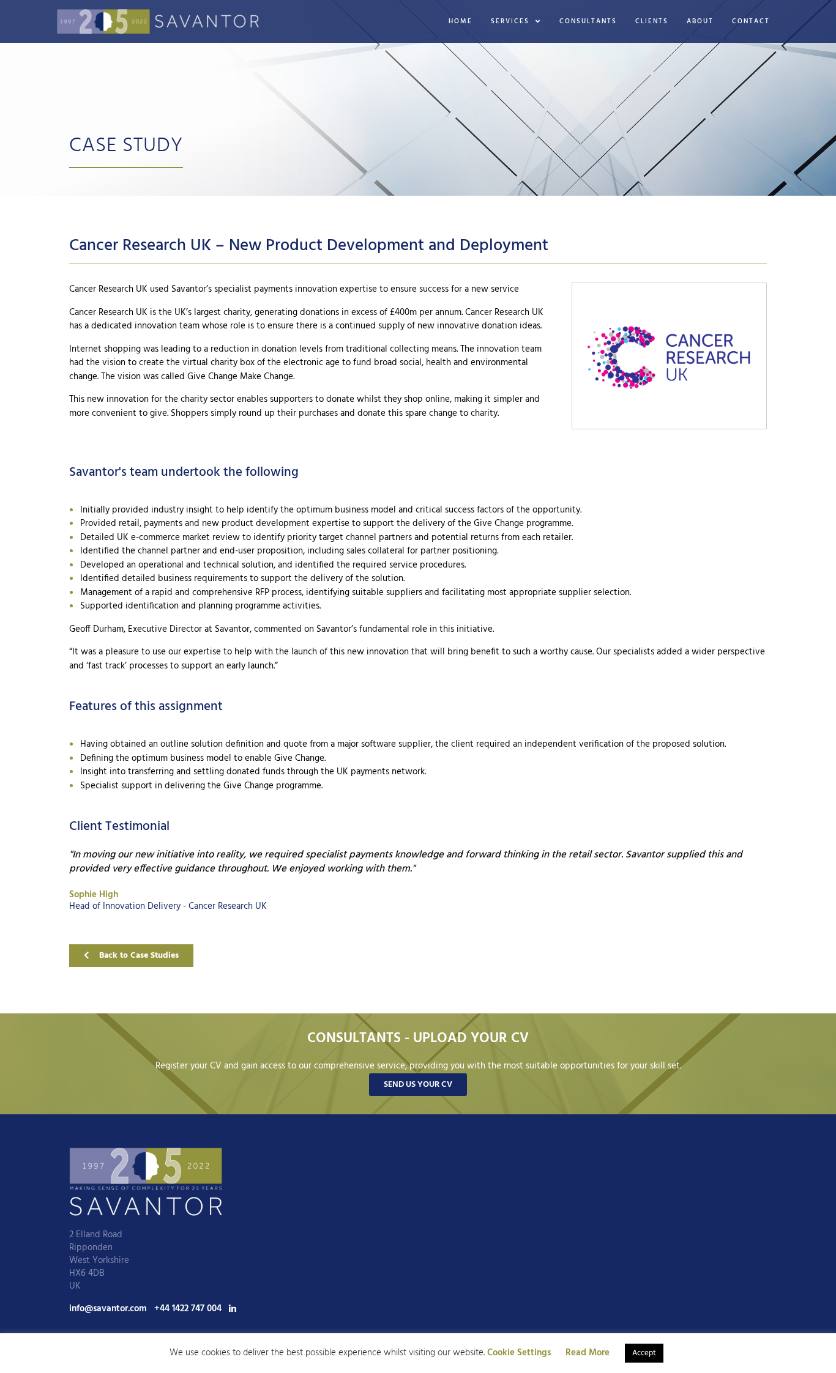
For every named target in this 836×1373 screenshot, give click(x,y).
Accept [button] (644, 1353)
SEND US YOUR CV (418, 1084)
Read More (587, 1353)
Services (510, 21)
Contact (751, 21)
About (700, 21)
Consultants (588, 21)
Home (460, 21)
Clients (651, 21)
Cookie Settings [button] (519, 1352)
